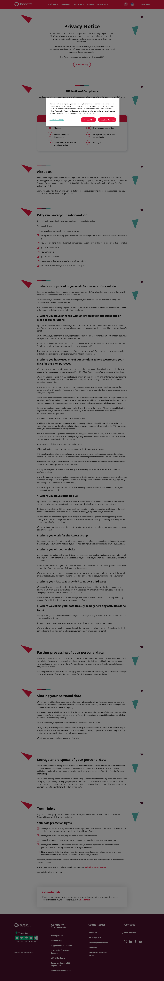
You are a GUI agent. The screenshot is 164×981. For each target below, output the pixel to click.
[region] (82, 112)
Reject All (88, 120)
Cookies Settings (57, 120)
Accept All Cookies (107, 120)
